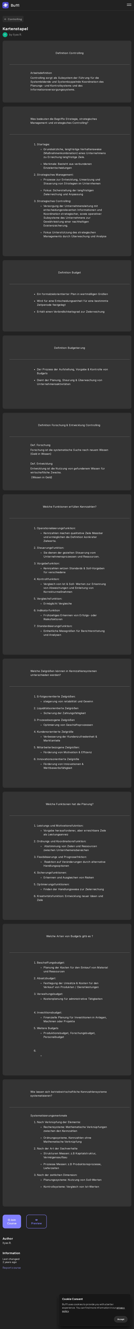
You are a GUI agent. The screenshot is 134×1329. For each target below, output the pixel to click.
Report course (12, 1267)
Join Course (12, 1221)
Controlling (15, 19)
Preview (36, 1223)
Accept (120, 1319)
